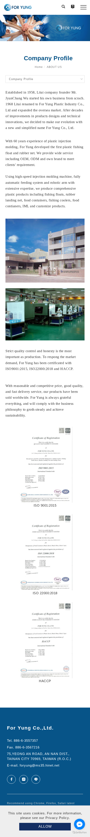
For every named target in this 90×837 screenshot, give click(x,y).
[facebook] (13, 779)
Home (39, 67)
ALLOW (45, 826)
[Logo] (17, 7)
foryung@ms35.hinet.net (39, 765)
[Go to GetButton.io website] (80, 832)
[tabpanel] (45, 28)
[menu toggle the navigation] (83, 7)
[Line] (37, 779)
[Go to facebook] (79, 824)
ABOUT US (54, 67)
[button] (63, 7)
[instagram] (25, 779)
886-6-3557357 (26, 740)
